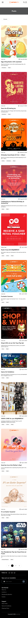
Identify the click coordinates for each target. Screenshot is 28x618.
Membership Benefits (7, 594)
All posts (5, 19)
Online (3, 160)
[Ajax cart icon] (26, 2)
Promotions (4, 67)
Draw (3, 348)
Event (3, 377)
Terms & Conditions (6, 606)
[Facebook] (9, 573)
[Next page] (19, 565)
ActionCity (18, 614)
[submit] (23, 581)
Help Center (4, 603)
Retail (9, 67)
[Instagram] (12, 573)
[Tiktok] (14, 573)
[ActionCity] (14, 2)
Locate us (4, 592)
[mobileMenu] (2, 2)
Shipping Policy (5, 608)
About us (4, 589)
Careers (3, 596)
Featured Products (5, 559)
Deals (3, 209)
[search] (24, 2)
